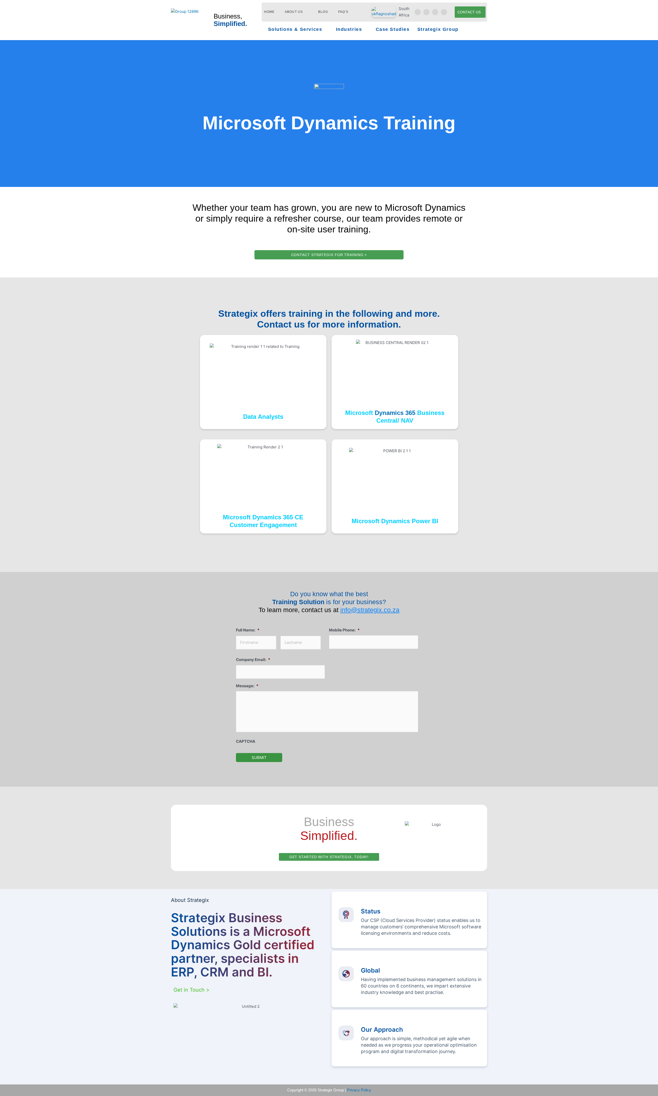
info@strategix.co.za (369, 609)
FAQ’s (343, 12)
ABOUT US (294, 12)
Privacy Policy (359, 1090)
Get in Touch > (191, 990)
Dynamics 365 (395, 412)
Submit (259, 757)
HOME (269, 12)
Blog (323, 12)
